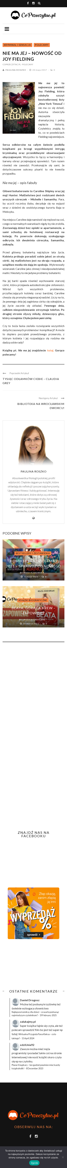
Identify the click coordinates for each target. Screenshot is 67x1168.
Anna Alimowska (33, 572)
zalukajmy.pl (28, 1021)
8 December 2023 (34, 1068)
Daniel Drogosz (30, 1000)
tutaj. (50, 350)
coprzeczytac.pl (12, 64)
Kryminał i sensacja (17, 45)
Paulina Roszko (15, 70)
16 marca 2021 (31, 623)
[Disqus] (33, 691)
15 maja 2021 (31, 576)
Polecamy (41, 45)
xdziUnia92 (27, 1044)
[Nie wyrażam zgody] (62, 1157)
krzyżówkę (49, 1004)
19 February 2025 (48, 1015)
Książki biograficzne (33, 600)
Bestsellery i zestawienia (33, 553)
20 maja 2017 (39, 70)
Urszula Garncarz (34, 619)
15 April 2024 (28, 1038)
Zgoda (34, 1162)
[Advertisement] (31, 964)
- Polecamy (27, 64)
